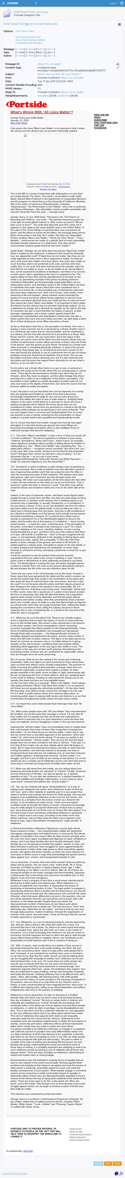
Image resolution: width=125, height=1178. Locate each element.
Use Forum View (24, 31)
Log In (113, 3)
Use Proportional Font (28, 37)
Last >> (50, 49)
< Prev (30, 49)
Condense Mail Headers (28, 42)
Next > (40, 49)
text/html (63, 95)
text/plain (43, 95)
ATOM (98, 1163)
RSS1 (108, 1163)
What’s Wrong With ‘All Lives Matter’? (59, 74)
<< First (20, 49)
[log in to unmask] (49, 64)
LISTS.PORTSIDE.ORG (15, 1173)
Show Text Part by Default (30, 40)
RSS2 (117, 1163)
